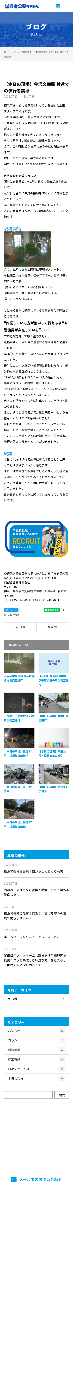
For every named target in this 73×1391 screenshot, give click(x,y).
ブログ (36, 1311)
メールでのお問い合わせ (40, 1179)
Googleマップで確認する (36, 1343)
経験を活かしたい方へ (36, 1279)
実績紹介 (36, 1226)
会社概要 (36, 1290)
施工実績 (35, 1059)
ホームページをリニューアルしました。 (32, 936)
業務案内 (36, 1215)
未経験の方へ (36, 1268)
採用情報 (36, 1236)
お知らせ (35, 1030)
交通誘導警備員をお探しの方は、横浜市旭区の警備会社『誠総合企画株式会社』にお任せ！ (36, 1360)
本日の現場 (27, 96)
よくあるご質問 (36, 1301)
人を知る (36, 1258)
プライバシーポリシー (36, 1366)
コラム (35, 1040)
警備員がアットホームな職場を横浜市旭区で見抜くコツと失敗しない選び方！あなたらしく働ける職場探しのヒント (35, 960)
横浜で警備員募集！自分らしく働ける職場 (33, 871)
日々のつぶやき (35, 1068)
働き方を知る (36, 1247)
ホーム (36, 1204)
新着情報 (35, 1049)
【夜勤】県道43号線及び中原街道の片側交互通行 (54, 680)
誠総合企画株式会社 (36, 1324)
